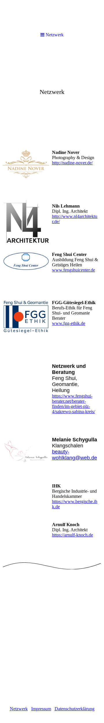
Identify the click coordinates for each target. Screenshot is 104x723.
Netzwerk (19, 708)
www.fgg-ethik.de (68, 323)
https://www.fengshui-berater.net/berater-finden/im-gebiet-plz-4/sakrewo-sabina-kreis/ (73, 403)
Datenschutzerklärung (74, 708)
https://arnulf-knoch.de (72, 534)
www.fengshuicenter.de (73, 270)
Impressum (41, 708)
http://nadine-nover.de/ (72, 162)
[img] (52, 15)
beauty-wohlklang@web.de (74, 455)
